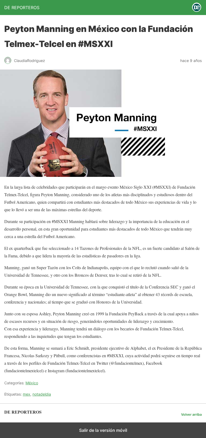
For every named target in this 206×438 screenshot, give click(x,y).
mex (26, 394)
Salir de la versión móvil (103, 430)
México (31, 383)
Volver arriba (191, 415)
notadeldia (41, 394)
